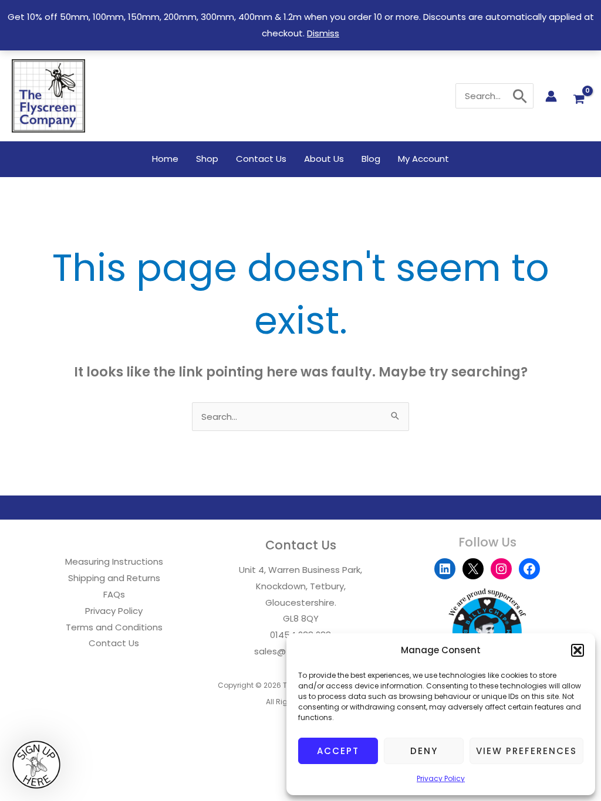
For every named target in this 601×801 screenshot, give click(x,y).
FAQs (114, 594)
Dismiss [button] (323, 33)
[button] (577, 650)
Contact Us (114, 643)
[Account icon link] (551, 96)
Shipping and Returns (114, 578)
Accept (338, 751)
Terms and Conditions (114, 627)
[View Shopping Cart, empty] (579, 99)
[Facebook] (529, 568)
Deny (424, 751)
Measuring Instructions (114, 561)
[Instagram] (501, 568)
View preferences (526, 751)
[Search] (520, 96)
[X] (473, 568)
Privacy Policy (441, 778)
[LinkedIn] (444, 568)
